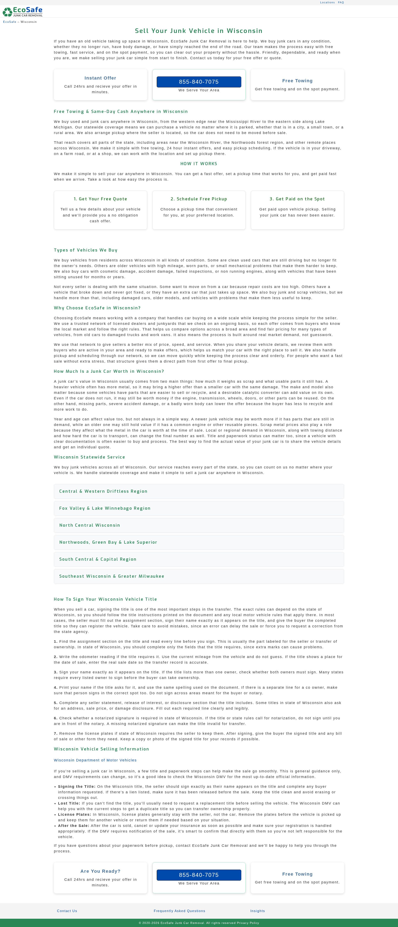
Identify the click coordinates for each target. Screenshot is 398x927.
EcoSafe (9, 21)
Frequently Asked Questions (179, 911)
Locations (327, 2)
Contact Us (67, 911)
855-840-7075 (199, 82)
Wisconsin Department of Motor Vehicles (95, 760)
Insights (257, 911)
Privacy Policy (248, 923)
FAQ (341, 2)
